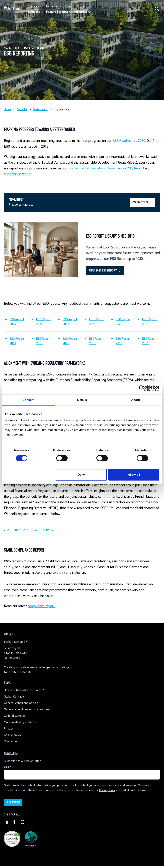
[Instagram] (22, 823)
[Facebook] (14, 823)
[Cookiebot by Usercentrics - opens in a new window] (141, 388)
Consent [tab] (28, 399)
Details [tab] (82, 399)
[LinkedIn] (6, 823)
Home (7, 109)
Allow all (134, 474)
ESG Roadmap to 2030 (128, 141)
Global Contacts (14, 696)
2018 (55, 530)
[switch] (62, 458)
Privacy (8, 728)
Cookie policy (12, 735)
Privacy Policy (108, 790)
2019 (45, 530)
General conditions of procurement (27, 709)
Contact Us (82, 6)
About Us (22, 109)
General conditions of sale (21, 703)
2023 (7, 530)
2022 (17, 530)
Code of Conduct (15, 716)
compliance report (17, 174)
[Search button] (157, 10)
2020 (36, 530)
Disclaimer (11, 741)
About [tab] (135, 399)
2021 (26, 530)
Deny (81, 474)
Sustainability (40, 109)
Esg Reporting (62, 109)
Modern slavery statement (21, 722)
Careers (68, 6)
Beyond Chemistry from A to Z (24, 690)
